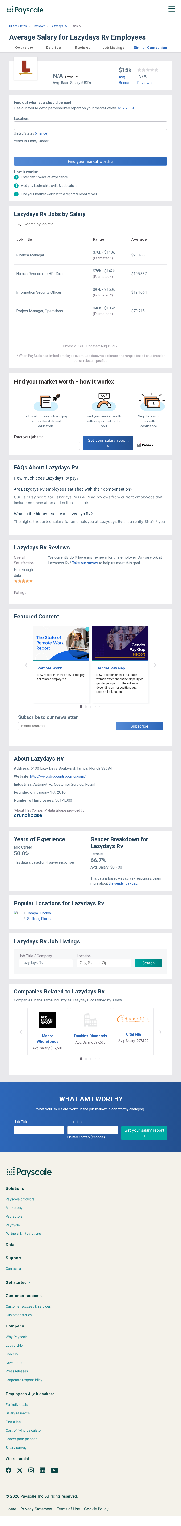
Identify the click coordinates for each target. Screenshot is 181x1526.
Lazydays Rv (59, 26)
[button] (24, 46)
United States (18, 26)
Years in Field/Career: (31, 141)
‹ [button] (26, 664)
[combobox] (90, 125)
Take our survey (85, 563)
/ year (70, 76)
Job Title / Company (35, 956)
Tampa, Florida (39, 913)
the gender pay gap (123, 883)
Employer (39, 26)
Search (148, 963)
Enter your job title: (29, 437)
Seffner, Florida (39, 919)
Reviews (144, 82)
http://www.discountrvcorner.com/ (58, 776)
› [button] (154, 664)
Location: (21, 118)
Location (84, 956)
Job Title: (21, 1122)
